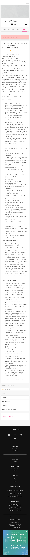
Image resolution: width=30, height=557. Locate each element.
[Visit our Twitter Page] (22, 24)
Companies (15, 449)
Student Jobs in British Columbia (15, 490)
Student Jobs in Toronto (15, 504)
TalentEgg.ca (15, 429)
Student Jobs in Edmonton (15, 507)
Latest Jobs (15, 452)
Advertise (15, 470)
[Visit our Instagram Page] (15, 24)
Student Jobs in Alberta (15, 489)
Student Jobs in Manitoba (15, 492)
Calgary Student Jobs (15, 522)
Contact (15, 479)
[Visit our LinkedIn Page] (18, 24)
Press (15, 481)
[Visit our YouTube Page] (26, 24)
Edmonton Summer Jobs (15, 525)
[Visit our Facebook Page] (11, 24)
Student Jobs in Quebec (15, 495)
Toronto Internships (15, 527)
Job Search (15, 450)
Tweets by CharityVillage (8, 416)
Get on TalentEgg (15, 469)
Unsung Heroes (6, 401)
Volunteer (4, 405)
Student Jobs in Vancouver (15, 511)
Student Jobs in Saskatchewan (15, 496)
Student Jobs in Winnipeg (15, 508)
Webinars (4, 397)
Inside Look (11, 29)
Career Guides (15, 459)
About (4, 29)
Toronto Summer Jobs (15, 521)
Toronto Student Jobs (15, 519)
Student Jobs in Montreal (15, 510)
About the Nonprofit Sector (9, 409)
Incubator (15, 461)
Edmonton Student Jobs (15, 524)
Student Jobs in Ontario (15, 493)
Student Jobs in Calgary (15, 505)
